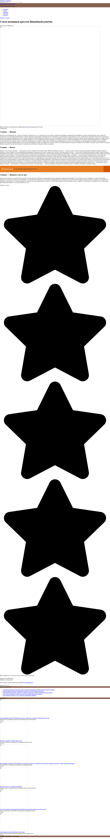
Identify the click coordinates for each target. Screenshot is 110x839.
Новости (5, 15)
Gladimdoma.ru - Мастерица (7, 3)
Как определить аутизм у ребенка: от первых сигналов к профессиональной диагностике (27, 692)
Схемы (5, 10)
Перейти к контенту (5, 0)
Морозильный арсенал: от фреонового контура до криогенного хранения (23, 691)
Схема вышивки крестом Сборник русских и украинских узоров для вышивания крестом (24, 718)
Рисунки (5, 13)
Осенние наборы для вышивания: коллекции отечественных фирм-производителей (23, 809)
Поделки (5, 12)
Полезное (5, 9)
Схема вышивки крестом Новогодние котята (12, 832)
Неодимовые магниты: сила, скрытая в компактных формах (19, 695)
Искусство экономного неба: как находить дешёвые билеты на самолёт (22, 694)
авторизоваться (29, 682)
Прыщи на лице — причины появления (11, 786)
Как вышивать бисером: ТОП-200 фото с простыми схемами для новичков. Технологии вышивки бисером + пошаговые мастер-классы (37, 763)
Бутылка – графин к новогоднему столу (11, 740)
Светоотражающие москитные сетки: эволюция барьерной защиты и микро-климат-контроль (29, 689)
